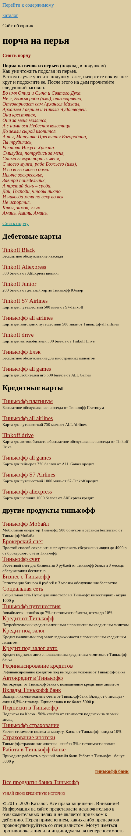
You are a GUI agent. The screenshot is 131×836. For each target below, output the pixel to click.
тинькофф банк (112, 771)
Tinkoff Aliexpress (24, 267)
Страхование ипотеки (28, 737)
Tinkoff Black (18, 250)
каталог (10, 15)
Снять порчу (15, 223)
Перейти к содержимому (28, 5)
